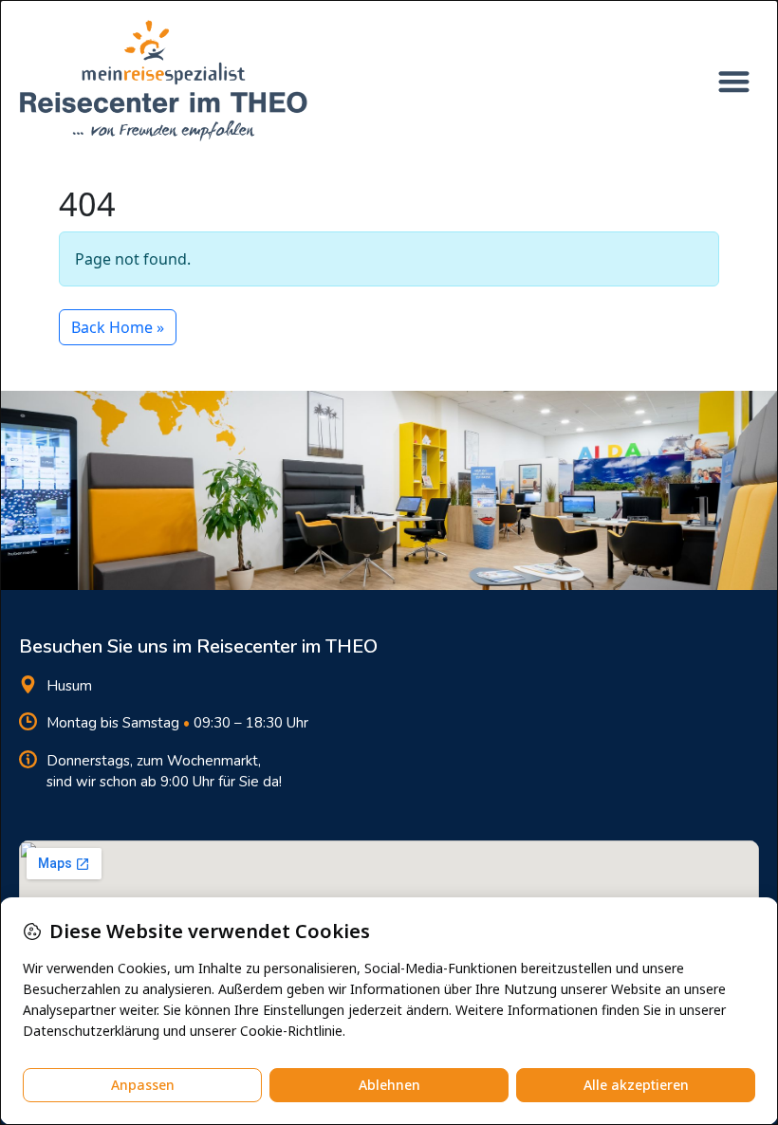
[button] (735, 81)
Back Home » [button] (117, 327)
